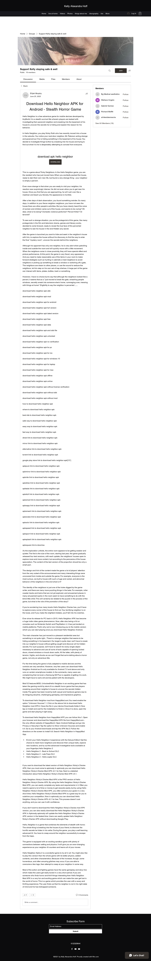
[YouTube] (75, 949)
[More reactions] (32, 895)
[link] (28, 79)
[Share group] (129, 70)
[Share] (86, 93)
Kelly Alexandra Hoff (75, 6)
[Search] (109, 70)
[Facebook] (72, 949)
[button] (140, 13)
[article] (55, 499)
